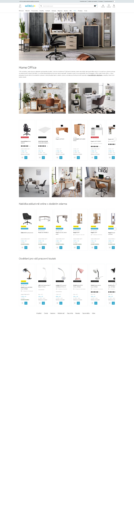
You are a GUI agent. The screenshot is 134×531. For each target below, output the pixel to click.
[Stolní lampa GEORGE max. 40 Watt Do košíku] (25, 303)
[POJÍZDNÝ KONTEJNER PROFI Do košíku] (78, 157)
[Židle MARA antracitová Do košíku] (25, 247)
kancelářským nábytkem (95, 75)
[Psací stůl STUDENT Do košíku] (95, 157)
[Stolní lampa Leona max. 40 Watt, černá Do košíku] (113, 303)
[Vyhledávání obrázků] (95, 6)
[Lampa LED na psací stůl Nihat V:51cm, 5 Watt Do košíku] (60, 303)
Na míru (66, 10)
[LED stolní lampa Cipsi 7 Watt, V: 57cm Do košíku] (43, 303)
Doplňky (42, 10)
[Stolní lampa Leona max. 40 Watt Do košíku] (95, 303)
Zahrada (54, 10)
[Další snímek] (115, 139)
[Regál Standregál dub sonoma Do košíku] (113, 247)
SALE (75, 10)
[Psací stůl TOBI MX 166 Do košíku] (113, 157)
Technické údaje (41, 289)
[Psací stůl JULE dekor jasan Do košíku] (60, 247)
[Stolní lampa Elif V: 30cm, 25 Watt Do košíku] (78, 303)
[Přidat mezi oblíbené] (22, 157)
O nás (85, 10)
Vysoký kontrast (108, 1)
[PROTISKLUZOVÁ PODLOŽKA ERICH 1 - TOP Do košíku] (43, 157)
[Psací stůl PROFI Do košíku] (60, 157)
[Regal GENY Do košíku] (78, 247)
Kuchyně (48, 10)
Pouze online (34, 10)
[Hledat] (41, 6)
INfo (71, 10)
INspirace (60, 10)
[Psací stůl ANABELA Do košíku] (43, 247)
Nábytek (27, 10)
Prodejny (80, 10)
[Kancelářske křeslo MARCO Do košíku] (25, 157)
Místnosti (21, 10)
